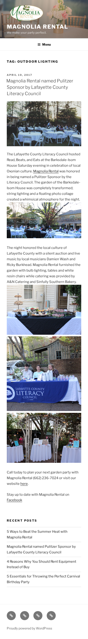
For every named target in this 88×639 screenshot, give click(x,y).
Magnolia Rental (37, 26)
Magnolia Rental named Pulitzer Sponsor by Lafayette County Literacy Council (39, 87)
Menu (46, 44)
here (24, 484)
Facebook (14, 500)
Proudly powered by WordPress (29, 628)
